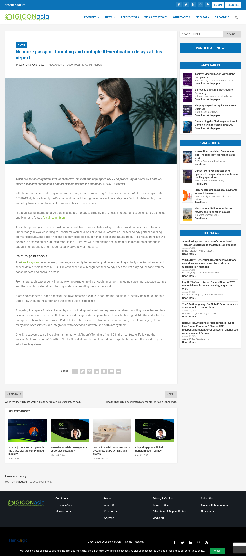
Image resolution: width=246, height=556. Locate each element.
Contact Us (111, 511)
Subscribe (207, 498)
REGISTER (233, 4)
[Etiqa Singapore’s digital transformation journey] (154, 430)
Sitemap (109, 518)
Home (107, 498)
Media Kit (158, 518)
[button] (236, 20)
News (108, 17)
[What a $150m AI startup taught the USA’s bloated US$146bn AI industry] (27, 430)
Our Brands (62, 498)
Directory (202, 17)
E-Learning (222, 17)
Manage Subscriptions (214, 505)
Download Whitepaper (207, 83)
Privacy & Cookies (163, 498)
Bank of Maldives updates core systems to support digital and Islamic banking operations (216, 174)
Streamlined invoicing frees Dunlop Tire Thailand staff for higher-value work (215, 155)
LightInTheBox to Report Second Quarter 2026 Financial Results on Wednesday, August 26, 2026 (208, 285)
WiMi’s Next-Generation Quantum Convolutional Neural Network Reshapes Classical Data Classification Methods (209, 263)
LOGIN (218, 4)
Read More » (189, 253)
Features (90, 17)
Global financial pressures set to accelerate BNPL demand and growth (111, 450)
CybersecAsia (63, 505)
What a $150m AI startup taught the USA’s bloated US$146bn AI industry (26, 450)
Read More (201, 164)
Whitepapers (181, 17)
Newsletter (207, 511)
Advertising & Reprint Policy (169, 511)
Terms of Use (161, 505)
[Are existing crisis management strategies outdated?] (70, 430)
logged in (24, 481)
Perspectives (130, 17)
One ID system (30, 262)
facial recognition (54, 217)
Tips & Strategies (156, 17)
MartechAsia (63, 511)
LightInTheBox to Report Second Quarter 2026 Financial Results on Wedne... (69, 5)
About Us (109, 505)
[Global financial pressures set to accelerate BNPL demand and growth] (112, 430)
